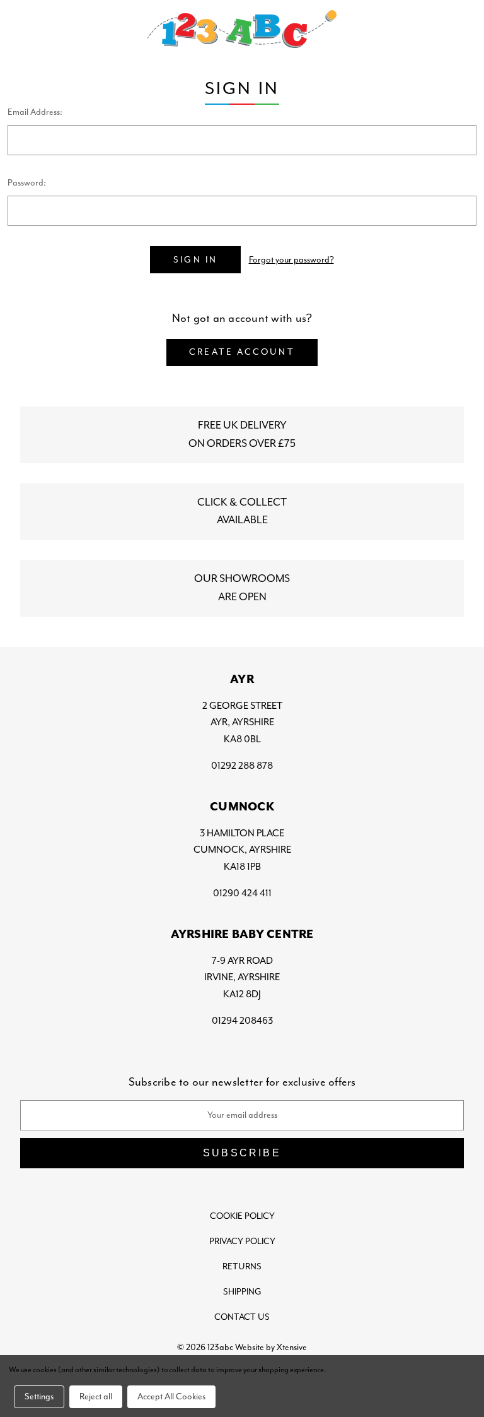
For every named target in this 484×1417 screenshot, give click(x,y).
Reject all (95, 1396)
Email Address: (35, 112)
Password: (27, 182)
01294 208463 (242, 1020)
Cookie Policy (242, 1216)
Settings (39, 1396)
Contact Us (242, 1317)
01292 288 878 (242, 765)
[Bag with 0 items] (462, 29)
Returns (242, 1266)
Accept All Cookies (171, 1396)
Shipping (242, 1291)
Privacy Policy (242, 1241)
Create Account (242, 352)
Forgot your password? (291, 259)
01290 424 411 (242, 893)
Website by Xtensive (271, 1347)
